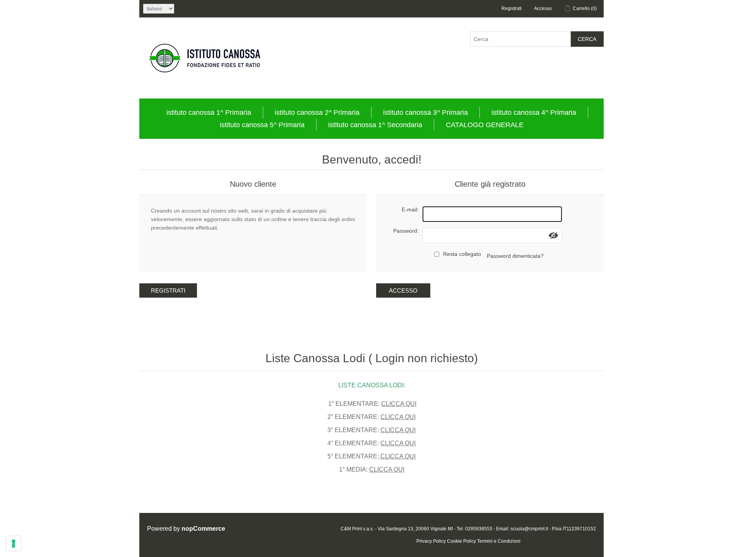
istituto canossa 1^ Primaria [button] (208, 112)
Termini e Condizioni (498, 541)
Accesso (543, 8)
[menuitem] (209, 112)
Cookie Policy (461, 541)
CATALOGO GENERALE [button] (485, 125)
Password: (406, 231)
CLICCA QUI (398, 403)
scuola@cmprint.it (529, 528)
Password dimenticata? (515, 256)
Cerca (587, 39)
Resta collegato (462, 254)
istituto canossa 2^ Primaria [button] (317, 112)
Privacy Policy (431, 541)
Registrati (512, 8)
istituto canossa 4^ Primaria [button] (533, 112)
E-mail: (410, 209)
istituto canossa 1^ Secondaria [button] (375, 125)
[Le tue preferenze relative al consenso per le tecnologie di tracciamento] (13, 543)
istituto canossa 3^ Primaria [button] (425, 112)
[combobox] (520, 39)
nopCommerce (203, 528)
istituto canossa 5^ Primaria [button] (262, 125)
